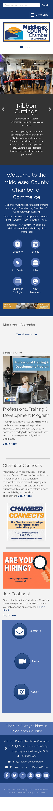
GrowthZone (39, 792)
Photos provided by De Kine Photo (29, 767)
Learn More (10, 443)
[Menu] (39, 15)
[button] (3, 109)
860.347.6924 (29, 756)
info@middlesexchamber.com (29, 761)
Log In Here (9, 615)
